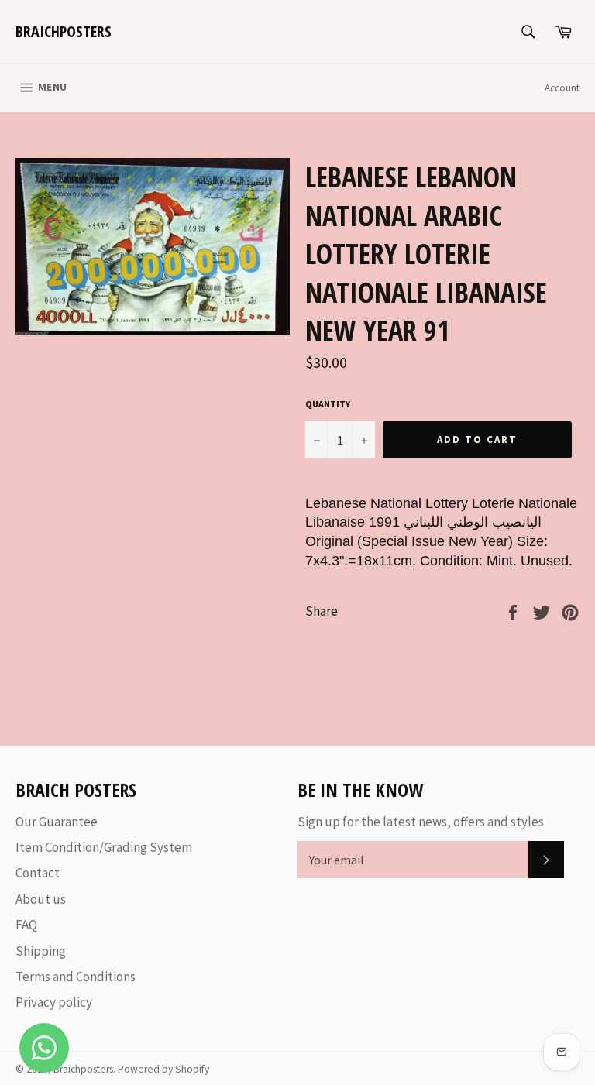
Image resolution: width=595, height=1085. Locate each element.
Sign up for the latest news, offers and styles (421, 821)
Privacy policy (53, 1002)
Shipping (40, 951)
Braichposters (63, 31)
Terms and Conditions (75, 976)
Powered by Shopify (163, 1069)
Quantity (327, 404)
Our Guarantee (56, 821)
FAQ (26, 924)
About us (40, 899)
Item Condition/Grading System (103, 847)
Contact (37, 872)
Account (562, 87)
